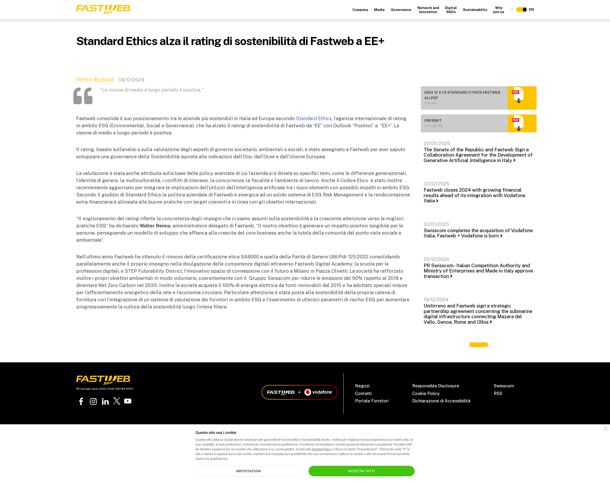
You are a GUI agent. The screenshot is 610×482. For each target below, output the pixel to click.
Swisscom (504, 385)
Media (379, 10)
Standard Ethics (314, 118)
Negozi (362, 385)
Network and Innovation (428, 10)
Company (360, 10)
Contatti (363, 393)
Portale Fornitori (372, 400)
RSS (498, 393)
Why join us (498, 10)
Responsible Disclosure (435, 385)
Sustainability (475, 10)
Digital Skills (451, 10)
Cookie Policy (426, 393)
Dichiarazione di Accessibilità (441, 400)
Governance (401, 10)
